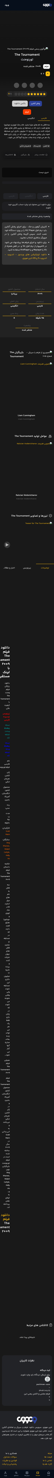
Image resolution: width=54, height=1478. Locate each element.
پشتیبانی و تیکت (9, 1464)
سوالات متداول (10, 1457)
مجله (50, 1453)
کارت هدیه (47, 1464)
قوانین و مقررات (9, 1460)
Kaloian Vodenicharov (26, 499)
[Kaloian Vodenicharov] (26, 467)
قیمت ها (48, 1457)
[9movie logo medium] (47, 5)
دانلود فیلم (5, 1217)
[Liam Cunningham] (26, 388)
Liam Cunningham (26, 419)
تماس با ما (47, 1460)
